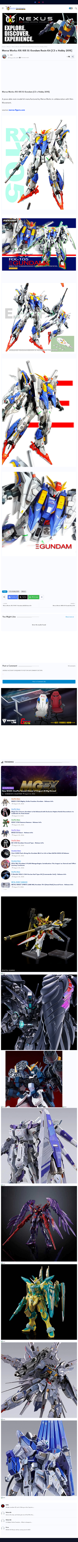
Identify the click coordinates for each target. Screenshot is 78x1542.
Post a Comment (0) (39, 681)
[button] (71, 8)
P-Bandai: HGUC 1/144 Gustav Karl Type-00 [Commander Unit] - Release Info (38, 874)
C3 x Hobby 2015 (14, 591)
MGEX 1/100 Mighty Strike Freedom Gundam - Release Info (32, 801)
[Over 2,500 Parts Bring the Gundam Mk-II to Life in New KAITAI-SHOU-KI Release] (5, 853)
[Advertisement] (39, 76)
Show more (69, 617)
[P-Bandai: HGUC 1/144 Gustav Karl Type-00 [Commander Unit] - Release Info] (5, 874)
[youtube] (39, 2)
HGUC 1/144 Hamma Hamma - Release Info (26, 822)
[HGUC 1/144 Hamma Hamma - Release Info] (5, 822)
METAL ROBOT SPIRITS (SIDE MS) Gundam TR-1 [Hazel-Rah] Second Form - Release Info (42, 884)
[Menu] (2, 8)
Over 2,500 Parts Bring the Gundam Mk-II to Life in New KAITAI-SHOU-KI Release (40, 853)
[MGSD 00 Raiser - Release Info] (5, 833)
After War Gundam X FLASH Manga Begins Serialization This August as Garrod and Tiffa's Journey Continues (43, 864)
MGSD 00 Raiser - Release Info (22, 832)
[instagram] (42, 2)
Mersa (8, 46)
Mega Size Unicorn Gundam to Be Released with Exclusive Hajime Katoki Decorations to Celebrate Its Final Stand (42, 812)
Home (3, 46)
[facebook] (35, 2)
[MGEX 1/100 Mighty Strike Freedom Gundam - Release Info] (5, 801)
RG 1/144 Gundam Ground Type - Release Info (27, 843)
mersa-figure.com (17, 110)
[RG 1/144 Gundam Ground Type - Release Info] (5, 843)
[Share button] (42, 597)
